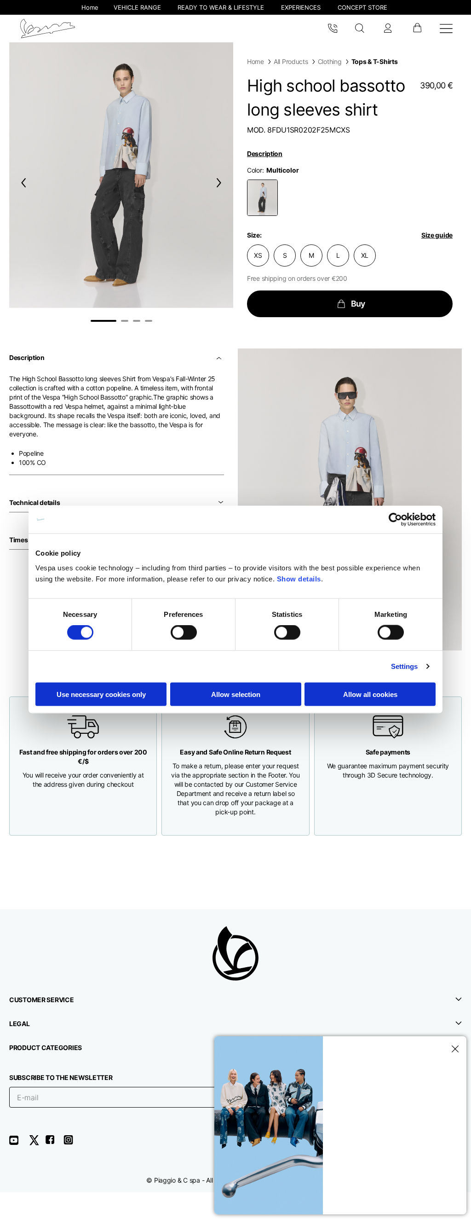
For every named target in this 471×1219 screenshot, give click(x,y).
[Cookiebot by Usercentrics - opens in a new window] (395, 520)
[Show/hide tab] (220, 358)
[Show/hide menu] (446, 28)
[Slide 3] (136, 321)
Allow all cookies (370, 694)
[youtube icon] (19, 1143)
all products (291, 61)
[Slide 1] (103, 321)
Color (254, 170)
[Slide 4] (148, 321)
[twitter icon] (37, 1143)
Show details (299, 578)
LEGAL (19, 1023)
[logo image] (47, 28)
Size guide (437, 235)
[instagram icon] (72, 1143)
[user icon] (388, 28)
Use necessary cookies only (101, 694)
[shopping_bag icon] (417, 28)
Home (255, 61)
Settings (404, 666)
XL (364, 255)
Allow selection (235, 694)
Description (264, 153)
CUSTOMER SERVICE (41, 1000)
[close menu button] (453, 1049)
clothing (330, 61)
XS (258, 255)
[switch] (184, 632)
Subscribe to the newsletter (60, 1077)
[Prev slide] (21, 182)
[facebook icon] (54, 1143)
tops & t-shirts (374, 61)
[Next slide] (221, 182)
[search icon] (360, 28)
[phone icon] (332, 28)
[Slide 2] (124, 321)
